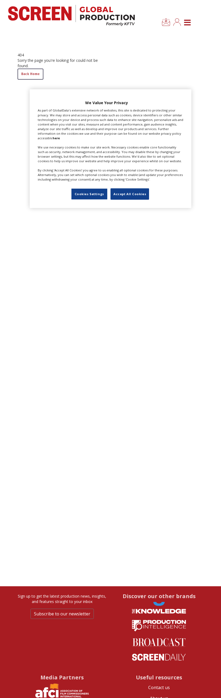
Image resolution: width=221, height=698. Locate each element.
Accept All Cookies (129, 194)
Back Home (30, 74)
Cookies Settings (89, 194)
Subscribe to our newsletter (62, 614)
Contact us (159, 687)
